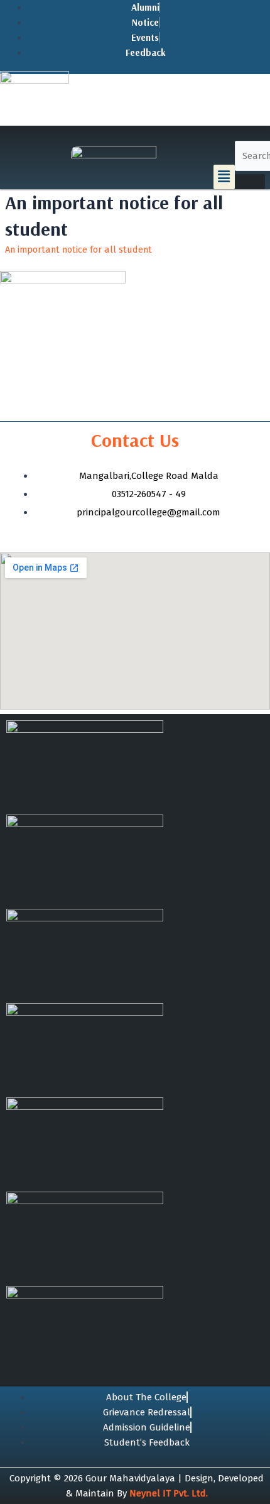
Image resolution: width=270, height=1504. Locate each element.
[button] (224, 177)
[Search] (250, 181)
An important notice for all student (78, 249)
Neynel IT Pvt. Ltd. (168, 1493)
